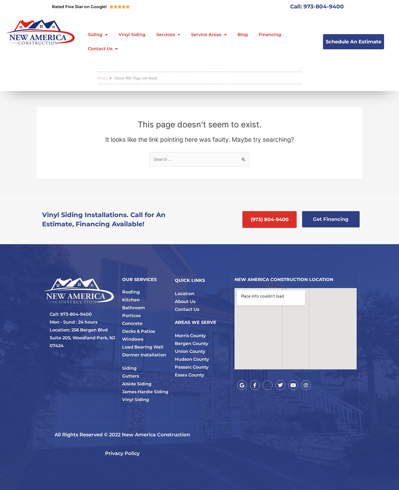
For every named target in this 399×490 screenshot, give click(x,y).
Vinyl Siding (132, 34)
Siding (95, 34)
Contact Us (100, 48)
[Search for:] (199, 159)
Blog (242, 34)
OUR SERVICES (139, 279)
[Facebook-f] (255, 385)
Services (165, 34)
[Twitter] (280, 385)
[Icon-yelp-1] (268, 385)
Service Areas (206, 34)
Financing (270, 34)
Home (103, 77)
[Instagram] (306, 385)
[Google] (242, 385)
